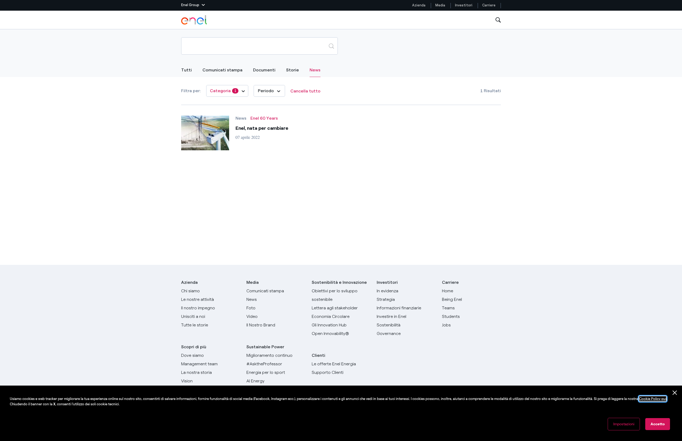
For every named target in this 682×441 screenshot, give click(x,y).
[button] (193, 5)
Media (440, 5)
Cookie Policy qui (652, 399)
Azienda (418, 5)
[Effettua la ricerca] (331, 46)
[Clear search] (318, 46)
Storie (292, 69)
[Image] (205, 133)
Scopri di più (193, 346)
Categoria (223, 90)
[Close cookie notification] (675, 393)
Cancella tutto (305, 91)
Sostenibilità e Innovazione (339, 282)
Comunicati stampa (222, 69)
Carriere (489, 5)
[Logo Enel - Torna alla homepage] (194, 20)
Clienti (318, 355)
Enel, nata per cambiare (262, 128)
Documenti (264, 69)
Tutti (186, 69)
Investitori (463, 5)
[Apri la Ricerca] (498, 20)
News (315, 69)
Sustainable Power (265, 346)
